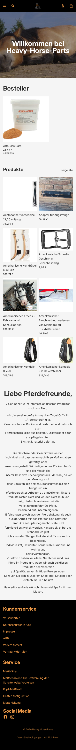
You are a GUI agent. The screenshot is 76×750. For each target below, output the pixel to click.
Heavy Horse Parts (42, 729)
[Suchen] (13, 6)
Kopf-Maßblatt (12, 689)
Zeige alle (67, 170)
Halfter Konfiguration (16, 696)
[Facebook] (5, 717)
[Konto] (62, 6)
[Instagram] (12, 717)
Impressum (10, 631)
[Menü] (4, 5)
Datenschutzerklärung (17, 624)
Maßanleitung (12, 702)
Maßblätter (10, 671)
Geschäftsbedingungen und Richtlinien (38, 737)
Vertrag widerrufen (15, 651)
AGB (6, 638)
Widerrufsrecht (12, 645)
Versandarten (11, 618)
